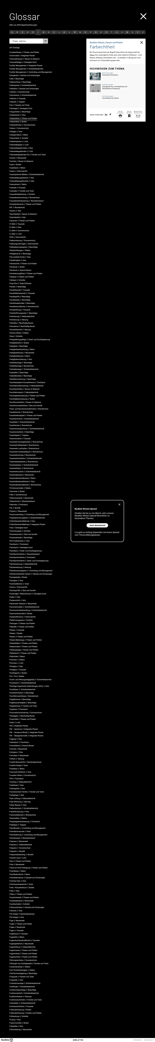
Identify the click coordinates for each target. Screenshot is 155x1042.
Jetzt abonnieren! (97, 525)
